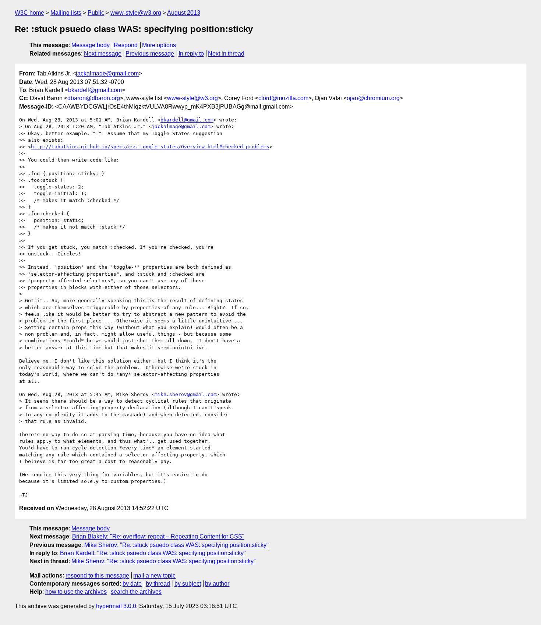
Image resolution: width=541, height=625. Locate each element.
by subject (187, 583)
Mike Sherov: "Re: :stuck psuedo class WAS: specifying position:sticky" (176, 545)
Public (96, 13)
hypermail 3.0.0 (116, 606)
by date (132, 583)
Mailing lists (65, 13)
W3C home (29, 13)
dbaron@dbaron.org (93, 98)
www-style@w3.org (135, 13)
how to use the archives (76, 592)
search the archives (136, 592)
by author (217, 583)
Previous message (149, 53)
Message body (90, 45)
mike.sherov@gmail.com (185, 394)
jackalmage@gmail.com (107, 73)
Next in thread (226, 53)
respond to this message (97, 575)
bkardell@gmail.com (95, 90)
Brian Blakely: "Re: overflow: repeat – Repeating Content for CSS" (158, 536)
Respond (126, 45)
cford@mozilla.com (283, 98)
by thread (158, 583)
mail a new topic (154, 575)
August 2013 (183, 13)
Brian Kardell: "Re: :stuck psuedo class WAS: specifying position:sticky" (153, 553)
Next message (102, 53)
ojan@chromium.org (373, 98)
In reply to (191, 53)
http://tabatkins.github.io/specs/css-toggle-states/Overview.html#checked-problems (150, 146)
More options (159, 45)
